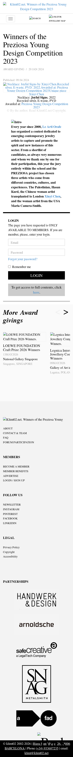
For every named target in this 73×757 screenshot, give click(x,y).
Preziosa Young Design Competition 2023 (44, 105)
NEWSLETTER (12, 504)
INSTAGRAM (11, 509)
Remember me (21, 266)
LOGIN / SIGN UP (14, 480)
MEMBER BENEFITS (15, 471)
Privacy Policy (11, 547)
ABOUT (8, 428)
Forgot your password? (22, 259)
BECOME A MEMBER (16, 466)
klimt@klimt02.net (36, 753)
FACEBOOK (10, 518)
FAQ (5, 437)
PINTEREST (10, 514)
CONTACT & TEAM (15, 433)
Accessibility (10, 556)
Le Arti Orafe (51, 126)
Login (36, 275)
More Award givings (20, 316)
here (36, 292)
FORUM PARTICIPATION (18, 442)
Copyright (9, 552)
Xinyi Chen (36, 94)
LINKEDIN (9, 523)
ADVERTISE (10, 476)
